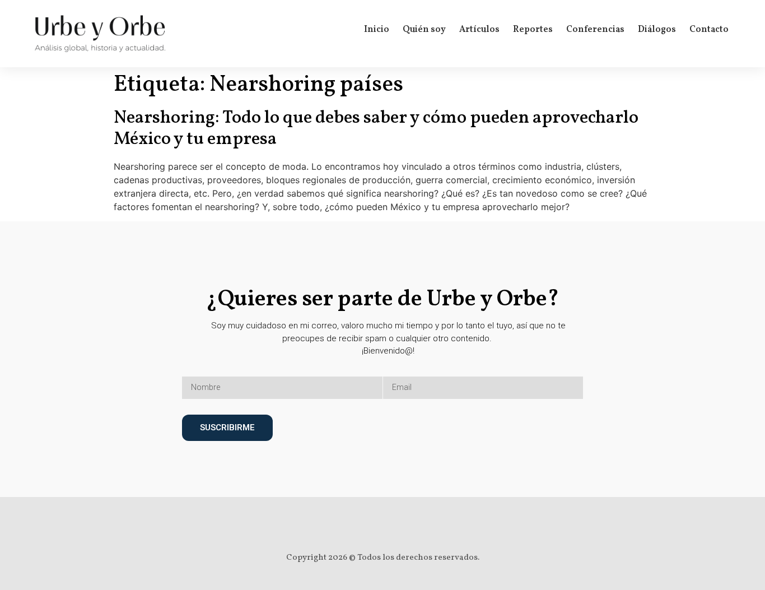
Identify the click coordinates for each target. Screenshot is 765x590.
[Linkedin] (393, 529)
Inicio (376, 30)
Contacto (709, 30)
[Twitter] (371, 529)
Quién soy (424, 30)
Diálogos (657, 30)
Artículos (479, 30)
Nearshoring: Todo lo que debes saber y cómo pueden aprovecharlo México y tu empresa (376, 129)
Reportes (533, 30)
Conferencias (595, 30)
